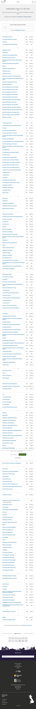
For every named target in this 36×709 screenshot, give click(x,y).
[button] (32, 1)
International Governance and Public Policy (11, 386)
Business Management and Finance (9, 92)
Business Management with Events (9, 102)
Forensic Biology (5, 290)
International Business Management (9, 383)
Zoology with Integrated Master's (9, 619)
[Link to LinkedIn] (23, 641)
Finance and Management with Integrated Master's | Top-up (12, 285)
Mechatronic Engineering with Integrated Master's (12, 435)
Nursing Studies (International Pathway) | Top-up (12, 486)
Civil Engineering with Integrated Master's (10, 152)
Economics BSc (5, 224)
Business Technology (6, 117)
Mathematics (5, 415)
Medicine (4, 445)
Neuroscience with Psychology (8, 473)
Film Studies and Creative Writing (9, 281)
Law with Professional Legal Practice (9, 407)
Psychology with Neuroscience (8, 562)
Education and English (7, 229)
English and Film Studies (7, 250)
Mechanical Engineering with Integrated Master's (12, 430)
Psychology (4, 549)
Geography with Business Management (10, 332)
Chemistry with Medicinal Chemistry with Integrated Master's (12, 147)
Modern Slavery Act (18, 687)
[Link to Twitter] (13, 641)
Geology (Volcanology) (7, 351)
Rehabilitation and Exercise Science (9, 578)
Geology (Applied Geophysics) (8, 340)
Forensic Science (5, 302)
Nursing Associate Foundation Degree (10, 483)
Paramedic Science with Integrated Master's (11, 500)
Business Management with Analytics (9, 97)
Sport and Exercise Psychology (8, 594)
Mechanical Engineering (7, 427)
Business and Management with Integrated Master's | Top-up (13, 79)
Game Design (5, 313)
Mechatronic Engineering (7, 432)
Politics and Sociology (6, 544)
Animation (4, 41)
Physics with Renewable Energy (8, 534)
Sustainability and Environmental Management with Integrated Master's (12, 605)
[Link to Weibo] (26, 641)
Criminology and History (7, 185)
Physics (4, 524)
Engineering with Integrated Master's (9, 242)
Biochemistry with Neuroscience (8, 57)
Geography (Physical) (6, 327)
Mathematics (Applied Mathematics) (9, 417)
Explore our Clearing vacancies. (25, 16)
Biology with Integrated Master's (8, 68)
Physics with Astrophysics (7, 529)
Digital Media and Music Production (9, 205)
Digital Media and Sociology (8, 208)
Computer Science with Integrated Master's (11, 167)
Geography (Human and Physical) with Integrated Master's (12, 319)
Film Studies (4, 279)
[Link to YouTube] (16, 641)
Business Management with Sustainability (10, 114)
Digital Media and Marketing (8, 203)
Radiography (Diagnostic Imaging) (9, 575)
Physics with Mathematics (7, 532)
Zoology (4, 617)
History (3, 373)
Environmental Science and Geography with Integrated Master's (13, 263)
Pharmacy (4, 512)
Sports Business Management (8, 599)
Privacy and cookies (18, 663)
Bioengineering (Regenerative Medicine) (10, 63)
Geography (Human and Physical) (9, 316)
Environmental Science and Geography (10, 260)
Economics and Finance (7, 219)
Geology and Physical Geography (9, 356)
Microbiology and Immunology (8, 448)
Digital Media (5, 200)
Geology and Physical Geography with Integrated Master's (12, 359)
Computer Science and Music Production (10, 159)
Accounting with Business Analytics (9, 39)
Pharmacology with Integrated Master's (10, 509)
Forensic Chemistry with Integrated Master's (11, 297)
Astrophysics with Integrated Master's (10, 44)
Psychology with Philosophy (8, 565)
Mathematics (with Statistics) (8, 422)
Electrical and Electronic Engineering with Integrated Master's (13, 237)
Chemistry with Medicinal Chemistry (9, 143)
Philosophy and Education (7, 517)
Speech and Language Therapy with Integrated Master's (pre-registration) (11, 592)
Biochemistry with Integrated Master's (10, 55)
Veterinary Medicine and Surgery (9, 611)
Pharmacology (5, 507)
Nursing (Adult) (5, 476)
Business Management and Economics (10, 89)
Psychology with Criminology (8, 557)
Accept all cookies (22, 454)
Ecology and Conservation (7, 214)
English (3, 245)
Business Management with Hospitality (10, 104)
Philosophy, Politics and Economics (9, 522)
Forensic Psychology (6, 300)
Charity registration (18, 686)
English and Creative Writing (8, 247)
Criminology (4, 177)
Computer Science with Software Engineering (11, 169)
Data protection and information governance (18, 684)
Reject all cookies (13, 454)
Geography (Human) (6, 322)
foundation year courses (20, 30)
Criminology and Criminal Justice (9, 180)
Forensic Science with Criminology (9, 305)
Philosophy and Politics (7, 519)
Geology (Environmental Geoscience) (9, 345)
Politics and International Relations (9, 542)
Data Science (5, 198)
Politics (3, 539)
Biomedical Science (6, 71)
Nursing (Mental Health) (7, 481)
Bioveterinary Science (6, 73)
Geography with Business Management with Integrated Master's (13, 335)
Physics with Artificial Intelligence (9, 527)
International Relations (7, 388)
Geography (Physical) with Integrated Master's (11, 329)
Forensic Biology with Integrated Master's (10, 292)
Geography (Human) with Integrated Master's (11, 324)
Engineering (4, 240)
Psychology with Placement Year (9, 567)
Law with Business (6, 399)
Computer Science (6, 154)
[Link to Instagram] (20, 641)
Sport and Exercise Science (8, 597)
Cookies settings (18, 457)
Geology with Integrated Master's (9, 362)
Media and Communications (8, 437)
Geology (4, 337)
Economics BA (5, 221)
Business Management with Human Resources (11, 107)
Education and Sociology (7, 231)
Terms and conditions (18, 666)
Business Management (7, 84)
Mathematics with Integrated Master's (9, 425)
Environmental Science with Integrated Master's (12, 266)
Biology (4, 66)
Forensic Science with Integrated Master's (10, 307)
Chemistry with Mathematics (8, 138)
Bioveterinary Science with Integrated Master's (11, 76)
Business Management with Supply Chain (10, 112)
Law (3, 394)
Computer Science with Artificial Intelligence (11, 162)
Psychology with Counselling (8, 554)
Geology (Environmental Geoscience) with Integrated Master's (13, 348)
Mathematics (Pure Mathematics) (9, 420)
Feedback (18, 667)
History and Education (6, 375)
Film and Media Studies (7, 274)
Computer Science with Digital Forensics (10, 164)
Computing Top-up (6, 172)
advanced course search (27, 625)
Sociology (4, 589)
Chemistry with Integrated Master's (9, 130)
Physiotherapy (5, 537)
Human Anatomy (5, 378)
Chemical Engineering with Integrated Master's (11, 125)
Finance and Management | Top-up (9, 287)
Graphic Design (5, 364)
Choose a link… (5, 656)
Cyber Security (5, 192)
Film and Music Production (7, 276)
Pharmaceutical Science (7, 504)
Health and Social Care (7, 370)
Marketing (4, 412)
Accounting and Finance (7, 36)
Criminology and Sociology (7, 187)
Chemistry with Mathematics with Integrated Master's (13, 141)
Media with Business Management (9, 440)
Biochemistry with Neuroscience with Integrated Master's (12, 61)
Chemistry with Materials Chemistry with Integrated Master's (12, 136)
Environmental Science (7, 257)
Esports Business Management (8, 268)
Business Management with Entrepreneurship (11, 99)
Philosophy (4, 514)
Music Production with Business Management (11, 463)
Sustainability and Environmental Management (11, 602)
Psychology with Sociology (7, 570)
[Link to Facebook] (10, 641)
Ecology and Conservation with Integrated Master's (12, 216)
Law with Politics (5, 404)
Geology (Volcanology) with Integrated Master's (11, 353)
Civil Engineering (5, 149)
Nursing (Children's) (6, 478)
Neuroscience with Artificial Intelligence (10, 471)
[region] (18, 455)
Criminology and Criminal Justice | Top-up (10, 182)
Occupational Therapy (6, 494)
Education (4, 226)
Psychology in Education (7, 552)
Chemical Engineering (6, 122)
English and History (6, 252)
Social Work (4, 586)
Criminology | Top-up (6, 190)
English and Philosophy (7, 255)
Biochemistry (5, 52)
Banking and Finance (6, 50)
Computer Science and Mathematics (9, 157)
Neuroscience (5, 468)
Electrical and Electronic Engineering (9, 234)
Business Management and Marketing (10, 94)
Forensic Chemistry (6, 295)
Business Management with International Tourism (12, 109)
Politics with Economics (7, 547)
